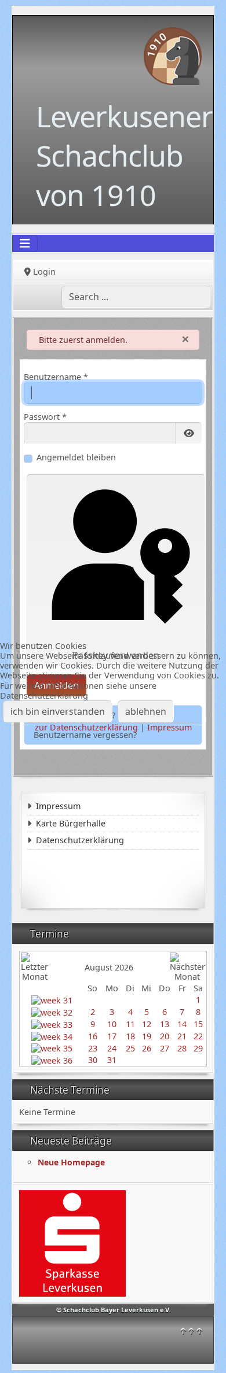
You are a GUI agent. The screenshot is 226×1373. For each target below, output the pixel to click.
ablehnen (145, 711)
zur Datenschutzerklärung (86, 727)
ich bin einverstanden (57, 711)
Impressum (169, 727)
